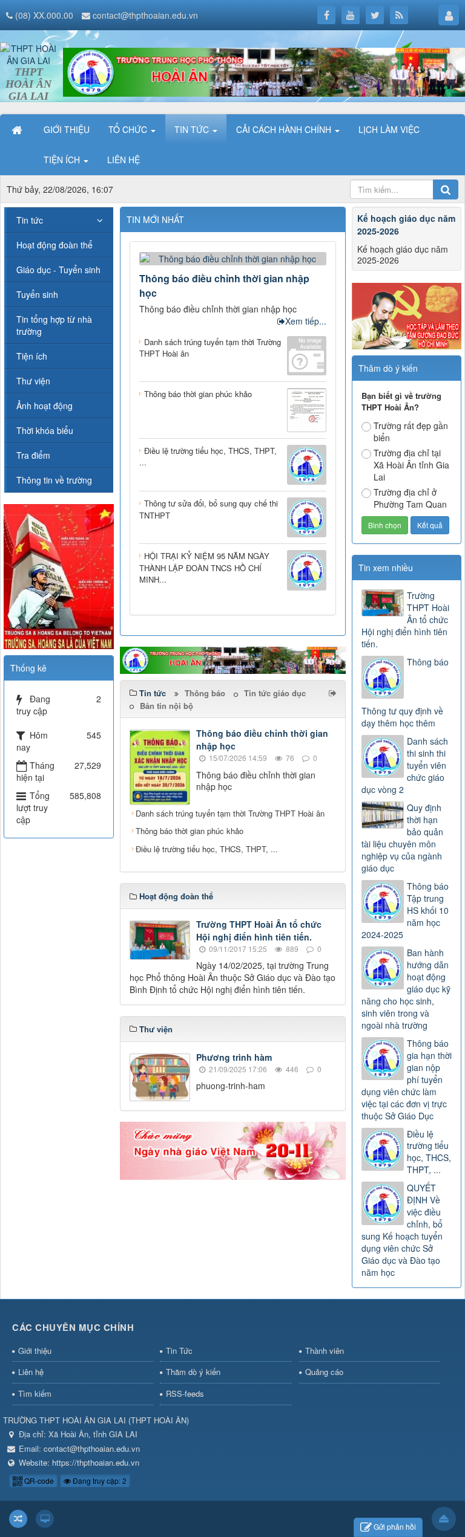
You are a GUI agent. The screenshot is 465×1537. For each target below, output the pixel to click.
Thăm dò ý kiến (193, 1371)
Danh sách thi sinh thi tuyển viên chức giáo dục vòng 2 (404, 765)
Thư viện (33, 381)
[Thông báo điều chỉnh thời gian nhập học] (232, 257)
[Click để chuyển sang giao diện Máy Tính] (45, 1519)
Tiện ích (31, 356)
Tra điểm (33, 455)
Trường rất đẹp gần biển (411, 431)
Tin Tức (179, 1350)
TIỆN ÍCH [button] (63, 160)
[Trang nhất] (18, 129)
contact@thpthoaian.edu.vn (145, 15)
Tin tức (29, 220)
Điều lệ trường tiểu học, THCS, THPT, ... (207, 849)
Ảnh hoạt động (44, 406)
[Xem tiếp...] (334, 693)
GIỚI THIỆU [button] (67, 129)
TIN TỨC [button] (192, 129)
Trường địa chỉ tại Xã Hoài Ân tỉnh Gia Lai (411, 465)
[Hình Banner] (264, 71)
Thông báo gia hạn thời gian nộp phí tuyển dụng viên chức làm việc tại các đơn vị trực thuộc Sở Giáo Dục (406, 1079)
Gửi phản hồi (395, 1526)
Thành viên (324, 1350)
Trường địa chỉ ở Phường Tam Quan (410, 498)
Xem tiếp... (305, 321)
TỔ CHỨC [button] (129, 129)
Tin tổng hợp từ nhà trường (54, 325)
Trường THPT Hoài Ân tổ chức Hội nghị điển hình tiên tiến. (259, 930)
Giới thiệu (34, 1350)
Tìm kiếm (34, 1393)
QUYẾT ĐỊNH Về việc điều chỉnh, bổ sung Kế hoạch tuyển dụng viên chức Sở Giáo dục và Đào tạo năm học (402, 1230)
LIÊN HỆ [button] (123, 160)
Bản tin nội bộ (166, 705)
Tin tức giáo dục (275, 693)
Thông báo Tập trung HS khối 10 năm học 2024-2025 (405, 910)
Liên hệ (31, 1371)
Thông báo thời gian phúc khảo (189, 830)
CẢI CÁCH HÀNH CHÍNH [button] (285, 129)
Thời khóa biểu (44, 430)
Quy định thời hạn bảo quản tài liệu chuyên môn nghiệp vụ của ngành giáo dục (402, 837)
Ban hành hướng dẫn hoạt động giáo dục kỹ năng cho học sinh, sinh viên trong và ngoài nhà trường (405, 988)
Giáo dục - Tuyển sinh (58, 270)
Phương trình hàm (234, 1057)
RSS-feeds (185, 1393)
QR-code (38, 1480)
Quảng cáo (324, 1371)
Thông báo (205, 693)
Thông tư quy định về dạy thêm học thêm (402, 717)
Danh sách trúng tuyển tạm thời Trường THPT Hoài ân (230, 813)
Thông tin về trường (54, 480)
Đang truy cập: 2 (99, 1480)
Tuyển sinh (37, 294)
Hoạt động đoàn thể (54, 245)
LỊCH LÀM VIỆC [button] (389, 129)
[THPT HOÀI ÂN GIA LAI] (28, 53)
